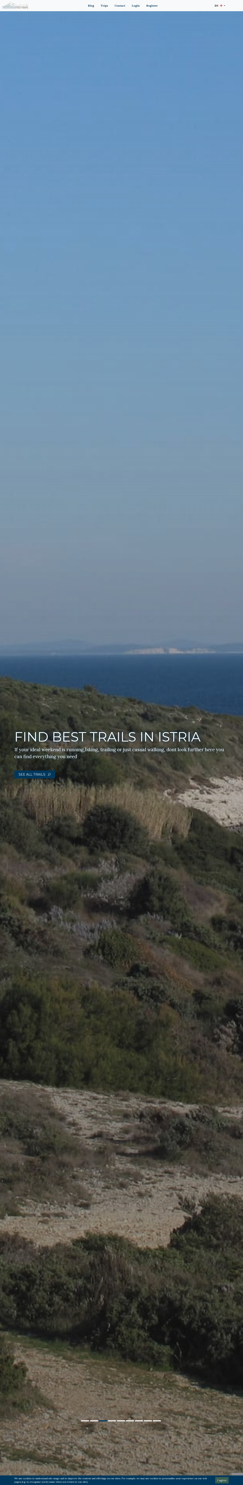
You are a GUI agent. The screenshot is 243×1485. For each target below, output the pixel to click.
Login (136, 5)
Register (152, 5)
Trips (104, 5)
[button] (220, 6)
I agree (221, 1480)
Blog (91, 5)
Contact (120, 5)
